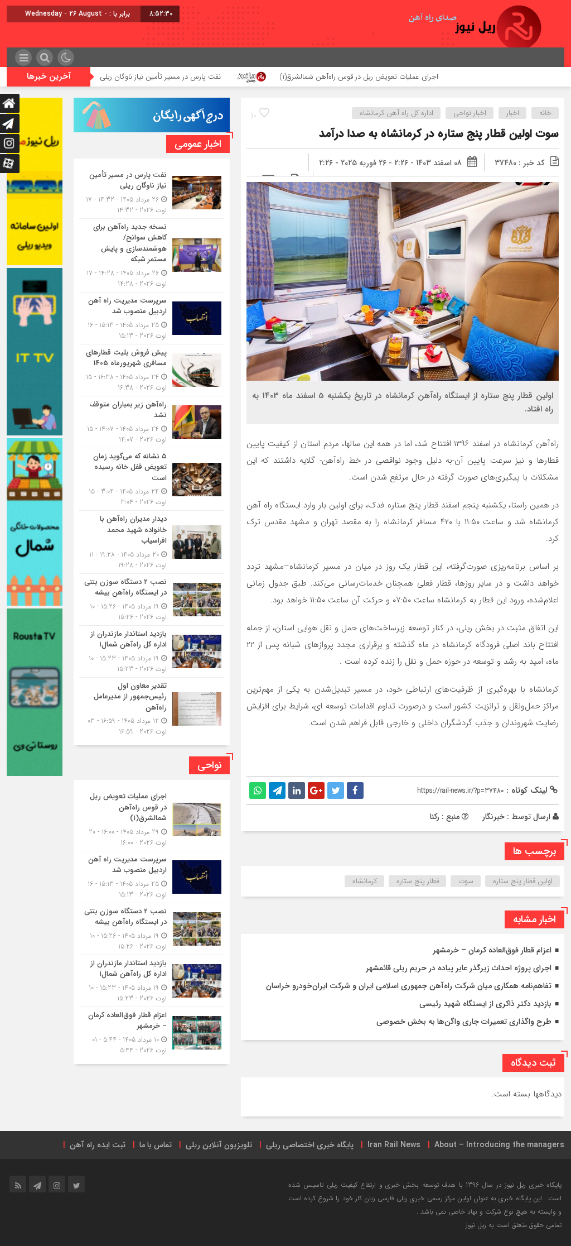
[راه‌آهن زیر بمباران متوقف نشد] (151, 422)
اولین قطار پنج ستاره (523, 881)
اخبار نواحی (469, 113)
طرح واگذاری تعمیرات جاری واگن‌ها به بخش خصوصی (463, 1021)
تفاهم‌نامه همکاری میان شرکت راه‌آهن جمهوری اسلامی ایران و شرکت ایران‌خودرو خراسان (408, 986)
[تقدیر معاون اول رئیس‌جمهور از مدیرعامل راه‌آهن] (151, 707)
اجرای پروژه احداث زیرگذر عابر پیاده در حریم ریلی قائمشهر (458, 968)
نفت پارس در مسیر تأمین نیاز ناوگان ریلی (219, 77)
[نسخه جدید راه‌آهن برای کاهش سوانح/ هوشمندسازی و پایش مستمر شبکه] (151, 255)
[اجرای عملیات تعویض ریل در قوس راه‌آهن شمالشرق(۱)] (151, 819)
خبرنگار (493, 817)
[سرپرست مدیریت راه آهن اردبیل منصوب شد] (151, 318)
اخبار (512, 113)
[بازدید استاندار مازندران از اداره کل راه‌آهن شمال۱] (151, 651)
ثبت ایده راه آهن (97, 1145)
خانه (545, 113)
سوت (465, 881)
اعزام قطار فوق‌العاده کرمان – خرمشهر (492, 950)
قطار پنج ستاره (417, 881)
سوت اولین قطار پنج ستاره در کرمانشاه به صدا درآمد (439, 133)
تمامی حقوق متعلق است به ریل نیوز (514, 1225)
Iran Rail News (393, 1145)
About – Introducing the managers (499, 1145)
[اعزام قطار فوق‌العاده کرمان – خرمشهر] (151, 1031)
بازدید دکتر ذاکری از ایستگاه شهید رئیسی (485, 1004)
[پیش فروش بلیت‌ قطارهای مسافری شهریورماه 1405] (151, 370)
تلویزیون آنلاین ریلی (219, 1145)
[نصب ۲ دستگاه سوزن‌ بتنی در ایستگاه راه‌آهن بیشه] (151, 599)
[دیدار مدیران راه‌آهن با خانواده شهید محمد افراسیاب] (151, 542)
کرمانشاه (364, 881)
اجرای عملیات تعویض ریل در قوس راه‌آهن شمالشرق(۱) (418, 77)
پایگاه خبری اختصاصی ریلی (310, 1145)
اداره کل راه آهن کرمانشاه (396, 113)
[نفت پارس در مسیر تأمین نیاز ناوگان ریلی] (151, 192)
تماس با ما (155, 1145)
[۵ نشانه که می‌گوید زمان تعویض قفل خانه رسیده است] (151, 479)
